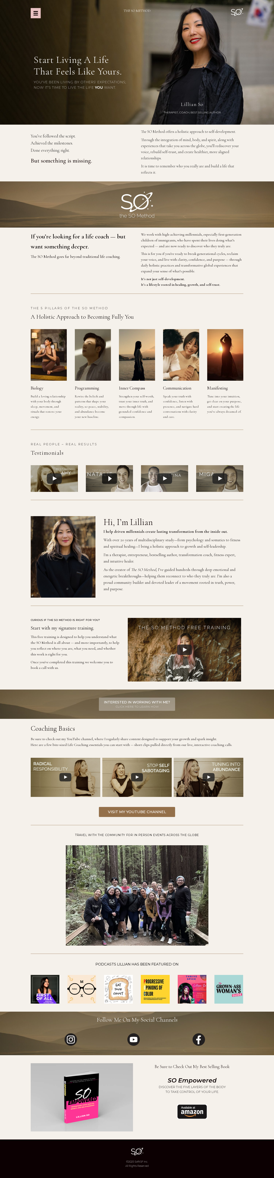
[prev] (41, 900)
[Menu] (36, 13)
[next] (233, 900)
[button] (137, 704)
